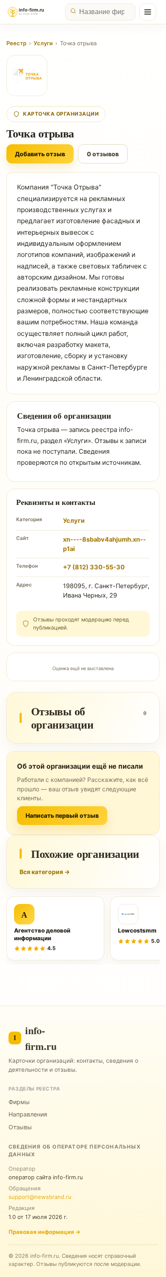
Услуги (43, 43)
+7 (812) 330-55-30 (94, 567)
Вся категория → (45, 871)
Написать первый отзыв (62, 815)
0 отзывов (103, 153)
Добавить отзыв (40, 153)
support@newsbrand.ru (40, 1196)
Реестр (16, 43)
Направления (28, 1114)
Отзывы (20, 1127)
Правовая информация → (44, 1231)
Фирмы (19, 1101)
